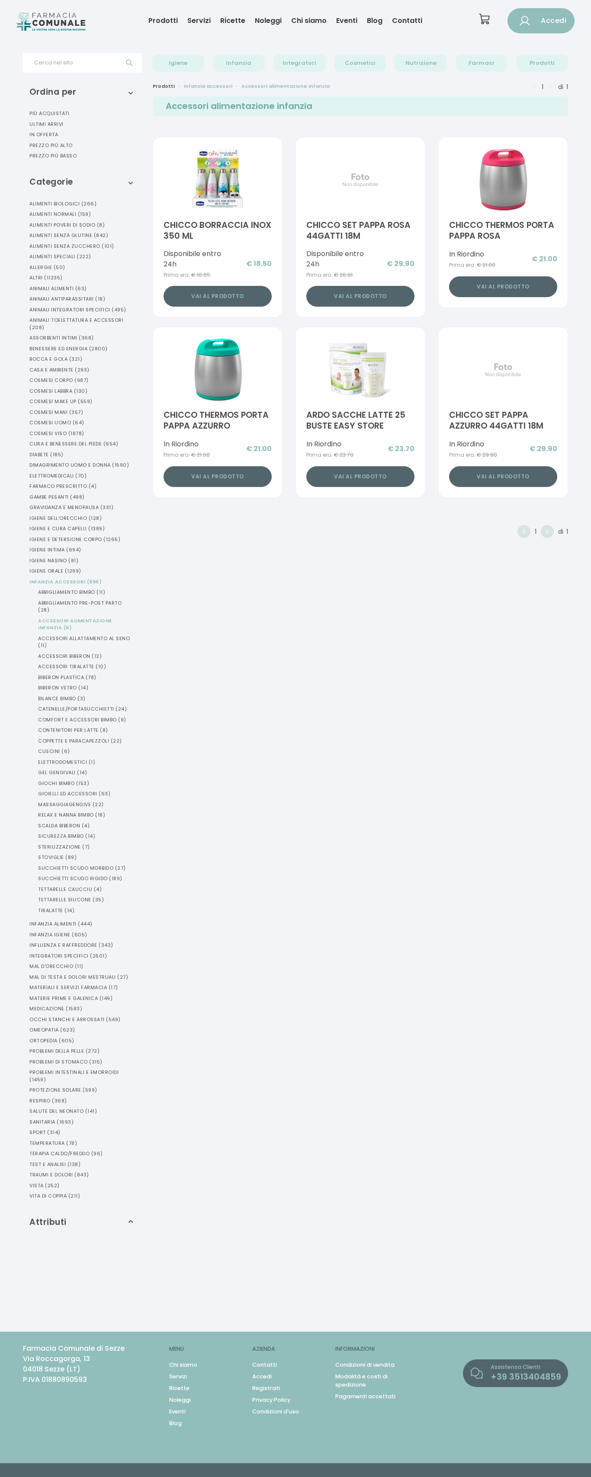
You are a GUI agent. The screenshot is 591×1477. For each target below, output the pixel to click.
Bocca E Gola (55, 359)
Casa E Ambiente (59, 369)
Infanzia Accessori (65, 581)
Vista (44, 1185)
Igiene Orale (55, 570)
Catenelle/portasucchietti (82, 708)
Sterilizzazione (64, 846)
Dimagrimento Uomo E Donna (79, 464)
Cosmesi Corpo (59, 380)
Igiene (178, 63)
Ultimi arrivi (46, 124)
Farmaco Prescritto (62, 486)
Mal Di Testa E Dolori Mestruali (78, 977)
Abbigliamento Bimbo (71, 592)
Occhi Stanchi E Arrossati (75, 1019)
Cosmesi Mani (56, 412)
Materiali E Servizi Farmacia (73, 987)
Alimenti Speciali (60, 256)
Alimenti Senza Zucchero (71, 246)
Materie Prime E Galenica (70, 998)
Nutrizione (421, 63)
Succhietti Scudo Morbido (82, 868)
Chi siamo (309, 21)
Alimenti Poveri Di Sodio (67, 224)
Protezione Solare (63, 1089)
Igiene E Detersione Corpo (74, 539)
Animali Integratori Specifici (77, 309)
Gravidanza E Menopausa (71, 507)
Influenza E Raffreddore (71, 945)
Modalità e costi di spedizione (361, 1380)
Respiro (48, 1100)
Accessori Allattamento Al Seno (84, 642)
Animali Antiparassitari (67, 298)
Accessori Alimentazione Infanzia (75, 624)
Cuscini (54, 751)
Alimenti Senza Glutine (68, 235)
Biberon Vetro (63, 687)
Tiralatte (56, 910)
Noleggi (268, 21)
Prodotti (163, 21)
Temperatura (53, 1143)
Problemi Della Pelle (64, 1051)
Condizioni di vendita (365, 1364)
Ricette (232, 21)
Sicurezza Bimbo (66, 836)
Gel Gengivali (62, 772)
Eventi (346, 21)
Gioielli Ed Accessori (74, 793)
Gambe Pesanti (57, 496)
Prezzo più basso (53, 155)
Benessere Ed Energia (68, 348)
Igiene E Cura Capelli (67, 528)
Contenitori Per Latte (73, 730)
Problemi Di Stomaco (66, 1061)
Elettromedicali (58, 475)
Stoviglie (57, 857)
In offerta (43, 134)
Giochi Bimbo (63, 783)
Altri (46, 277)
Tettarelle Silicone (71, 899)
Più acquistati (49, 113)
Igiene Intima (55, 549)
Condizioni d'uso (275, 1411)
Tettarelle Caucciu (70, 889)
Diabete (46, 454)
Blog (374, 21)
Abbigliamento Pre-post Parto (80, 606)
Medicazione (55, 1008)
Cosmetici (360, 63)
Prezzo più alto (51, 145)
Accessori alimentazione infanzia (285, 86)
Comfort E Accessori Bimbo (82, 719)
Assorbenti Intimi (61, 337)
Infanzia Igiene (58, 934)
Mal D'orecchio (56, 966)
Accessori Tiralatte (72, 666)
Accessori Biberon (70, 656)
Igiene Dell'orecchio (65, 518)
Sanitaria (51, 1121)
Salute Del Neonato (63, 1111)
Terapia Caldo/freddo (66, 1153)
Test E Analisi (54, 1164)
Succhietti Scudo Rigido (80, 878)
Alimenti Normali (60, 214)
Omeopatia (52, 1029)
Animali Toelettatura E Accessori (76, 324)
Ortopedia (51, 1040)
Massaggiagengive (71, 804)
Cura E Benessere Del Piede (73, 443)
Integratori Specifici (68, 955)
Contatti (407, 21)
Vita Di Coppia (54, 1195)
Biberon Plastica (67, 677)
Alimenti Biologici (62, 203)
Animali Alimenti (58, 288)
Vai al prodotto (217, 296)
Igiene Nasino (53, 560)
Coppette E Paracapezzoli (80, 740)
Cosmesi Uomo (56, 422)
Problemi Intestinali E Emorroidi (74, 1076)
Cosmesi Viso (56, 433)
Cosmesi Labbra (58, 391)
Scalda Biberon (64, 825)
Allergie (47, 267)
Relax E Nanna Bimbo (71, 814)
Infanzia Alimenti (61, 923)
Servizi (199, 21)
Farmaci (481, 63)
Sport (45, 1132)
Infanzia (238, 63)
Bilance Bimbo (62, 698)
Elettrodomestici (66, 762)
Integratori (299, 63)
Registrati (266, 1388)
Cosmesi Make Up (61, 401)
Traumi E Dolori (59, 1174)
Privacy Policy (271, 1399)
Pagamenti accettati (365, 1396)
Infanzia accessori (208, 86)
